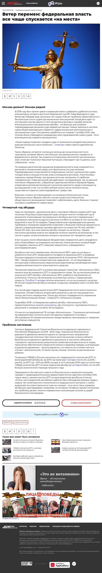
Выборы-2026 (44, 526)
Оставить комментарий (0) (81, 403)
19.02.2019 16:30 (8, 10)
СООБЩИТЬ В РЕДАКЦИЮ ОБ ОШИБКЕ (65, 526)
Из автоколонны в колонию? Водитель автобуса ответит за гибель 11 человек (28, 441)
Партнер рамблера (41, 563)
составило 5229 (79, 365)
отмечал (87, 377)
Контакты (23, 526)
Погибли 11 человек (35, 280)
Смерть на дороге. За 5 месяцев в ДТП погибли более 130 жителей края (77, 449)
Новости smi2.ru (10, 518)
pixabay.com (7, 90)
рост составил (69, 360)
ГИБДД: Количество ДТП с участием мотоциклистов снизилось (27, 449)
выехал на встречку (46, 305)
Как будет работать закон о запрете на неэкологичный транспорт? (28, 457)
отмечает (59, 145)
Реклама (33, 526)
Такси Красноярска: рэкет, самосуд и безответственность (76, 441)
